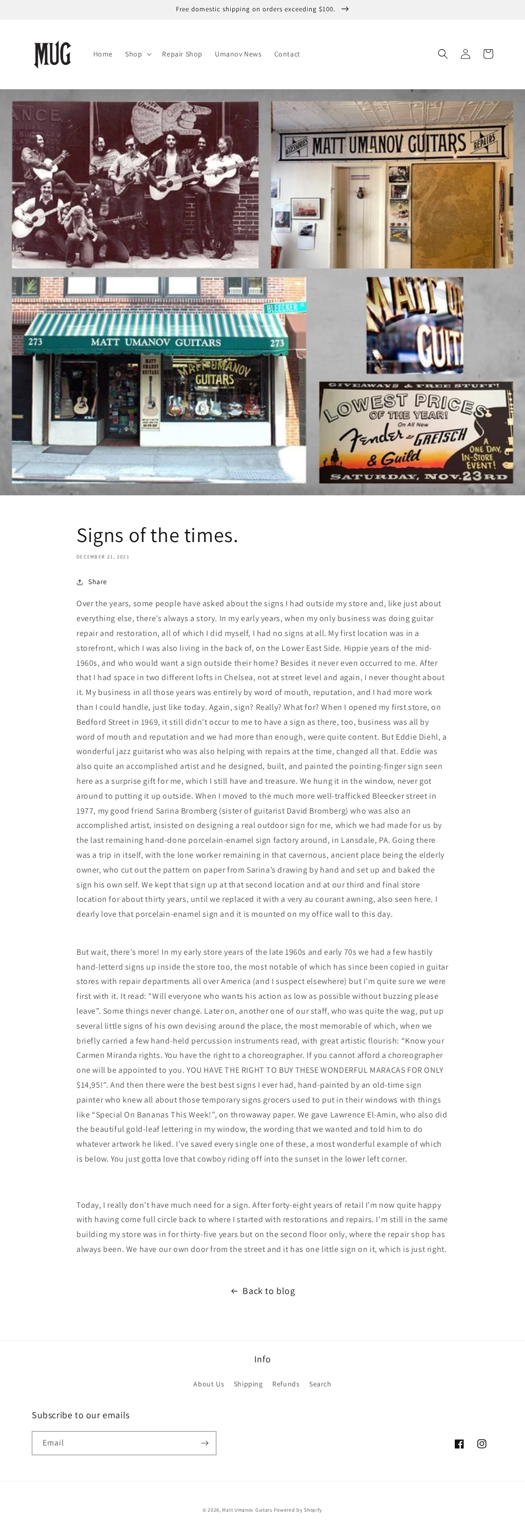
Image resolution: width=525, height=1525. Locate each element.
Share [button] (97, 581)
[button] (137, 54)
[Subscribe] (204, 1443)
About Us (208, 1383)
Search (320, 1383)
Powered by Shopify (298, 1510)
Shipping (248, 1383)
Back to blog (269, 1291)
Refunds (285, 1383)
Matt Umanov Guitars (247, 1510)
